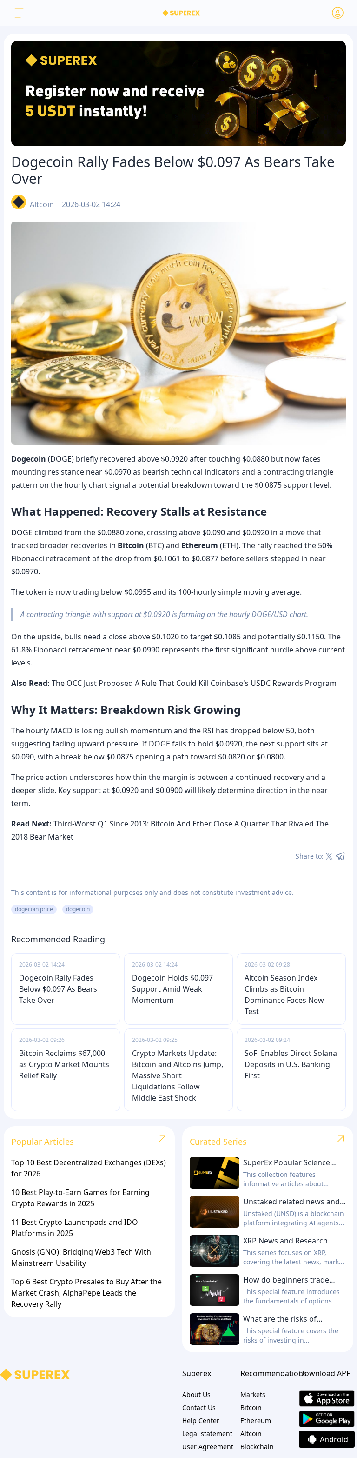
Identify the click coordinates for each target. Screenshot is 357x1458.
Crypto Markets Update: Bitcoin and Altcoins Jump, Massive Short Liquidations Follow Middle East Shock (177, 1075)
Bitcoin (251, 1407)
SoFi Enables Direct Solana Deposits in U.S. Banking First (291, 1064)
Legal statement (207, 1433)
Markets (252, 1394)
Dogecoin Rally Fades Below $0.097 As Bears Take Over (58, 989)
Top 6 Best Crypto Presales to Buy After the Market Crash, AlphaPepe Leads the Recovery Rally (86, 1293)
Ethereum (255, 1420)
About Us (196, 1394)
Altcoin (42, 204)
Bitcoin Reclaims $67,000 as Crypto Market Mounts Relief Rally (64, 1064)
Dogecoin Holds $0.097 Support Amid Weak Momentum (172, 989)
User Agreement (207, 1446)
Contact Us (199, 1407)
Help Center (200, 1420)
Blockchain (257, 1446)
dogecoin (78, 909)
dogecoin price (34, 909)
